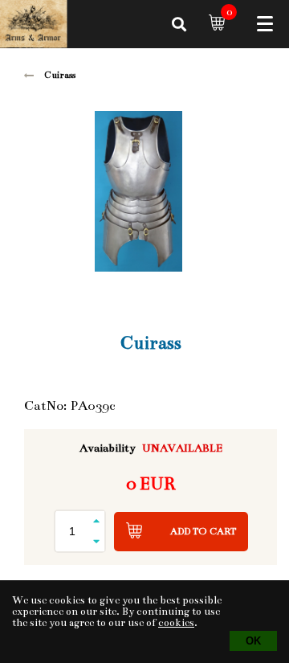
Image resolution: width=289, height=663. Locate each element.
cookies (176, 622)
